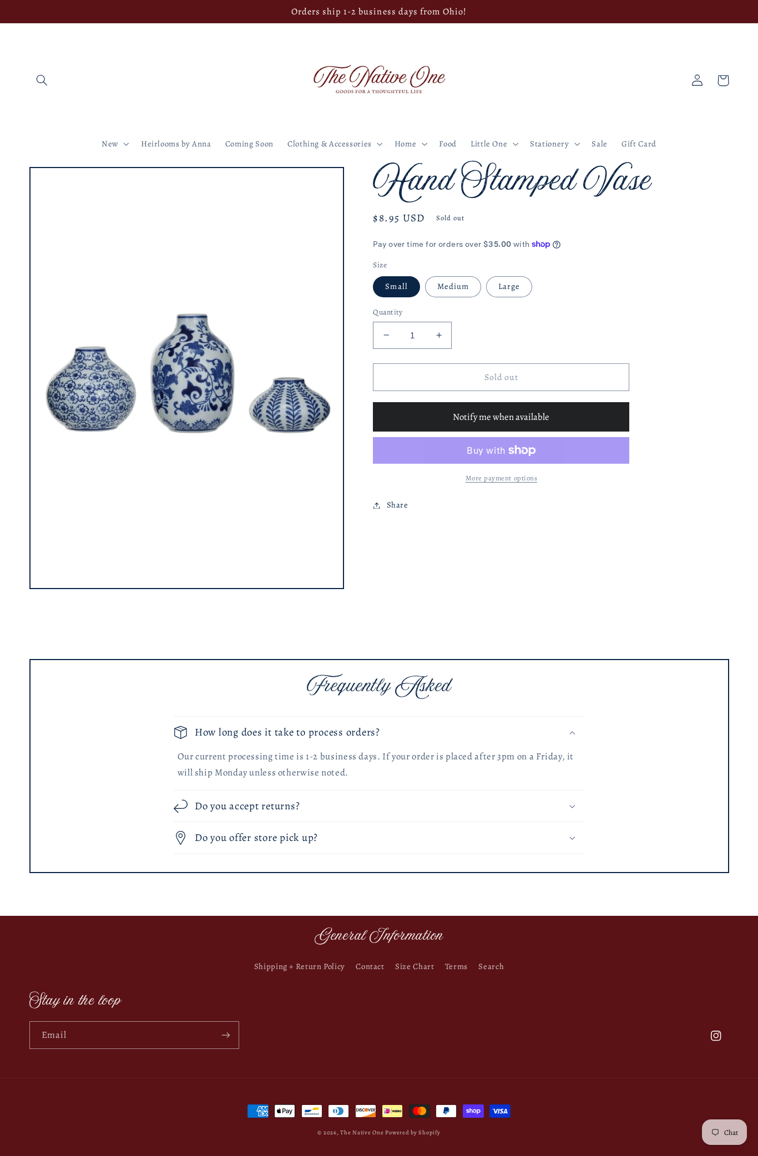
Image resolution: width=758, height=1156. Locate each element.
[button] (42, 80)
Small (396, 286)
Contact (370, 966)
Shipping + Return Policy (299, 966)
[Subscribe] (225, 1034)
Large (509, 286)
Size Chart (414, 966)
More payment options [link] (502, 478)
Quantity (387, 312)
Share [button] (397, 504)
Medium (453, 286)
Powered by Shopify (412, 1132)
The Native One (362, 1132)
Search (491, 966)
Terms (456, 966)
